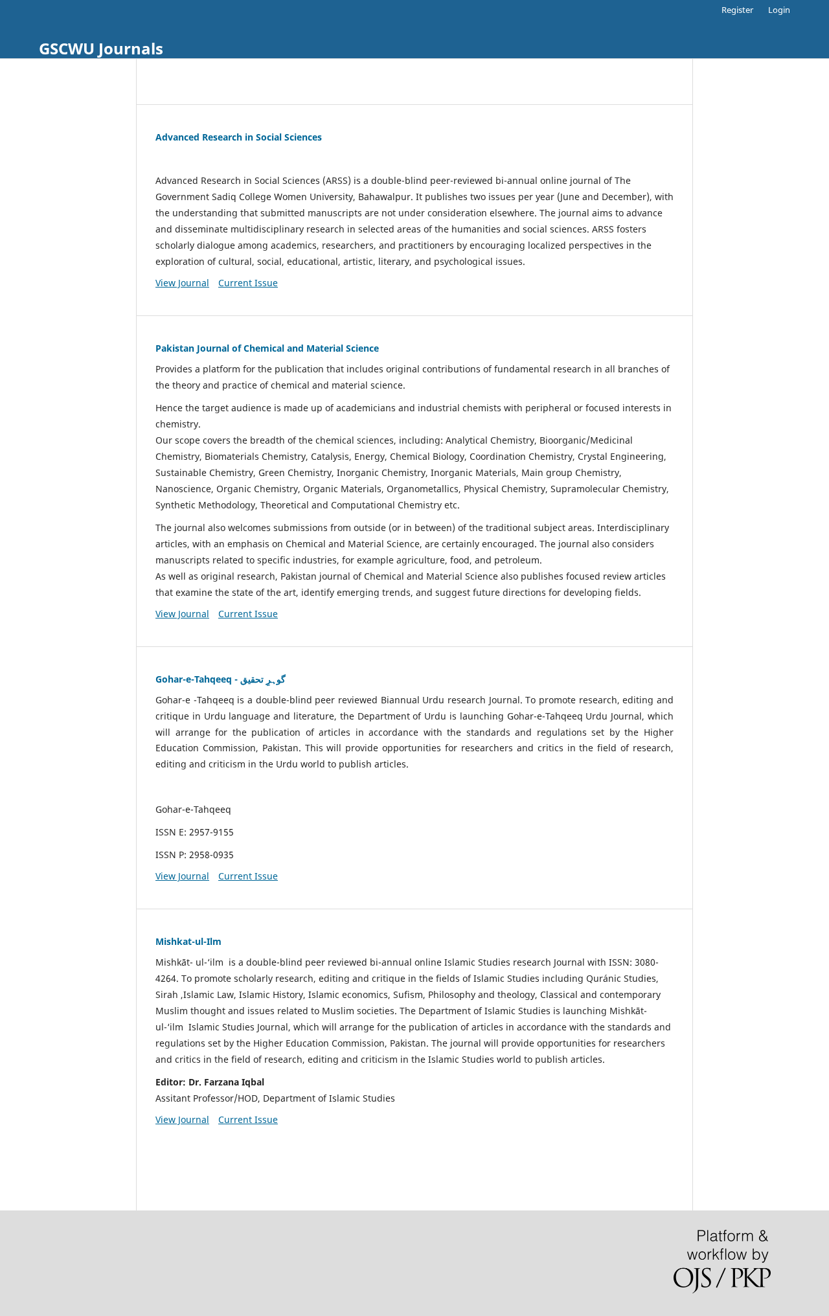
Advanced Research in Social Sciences (238, 137)
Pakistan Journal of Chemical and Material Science (267, 348)
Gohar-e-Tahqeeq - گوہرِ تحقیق (220, 679)
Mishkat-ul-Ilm (188, 941)
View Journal (182, 283)
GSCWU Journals (101, 48)
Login (779, 10)
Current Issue (248, 283)
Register (737, 10)
